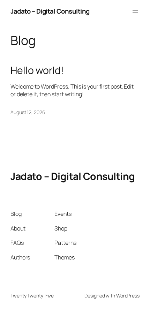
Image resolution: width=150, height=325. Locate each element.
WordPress (128, 295)
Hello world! (37, 70)
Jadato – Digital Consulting (50, 11)
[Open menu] (135, 11)
